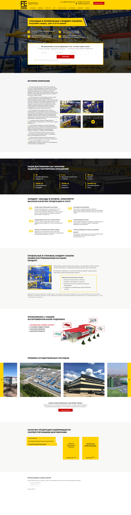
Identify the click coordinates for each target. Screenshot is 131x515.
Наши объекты (72, 8)
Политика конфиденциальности (66, 63)
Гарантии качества (62, 8)
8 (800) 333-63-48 (68, 2)
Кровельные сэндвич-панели (42, 325)
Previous (26, 277)
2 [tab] (39, 288)
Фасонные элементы (37, 329)
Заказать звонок (99, 3)
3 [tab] (41, 288)
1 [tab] (37, 288)
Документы (80, 8)
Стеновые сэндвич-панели (39, 327)
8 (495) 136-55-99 (84, 2)
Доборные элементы (37, 331)
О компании (33, 8)
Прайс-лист (48, 8)
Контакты (87, 8)
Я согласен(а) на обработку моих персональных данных (47, 60)
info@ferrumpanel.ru (84, 4)
